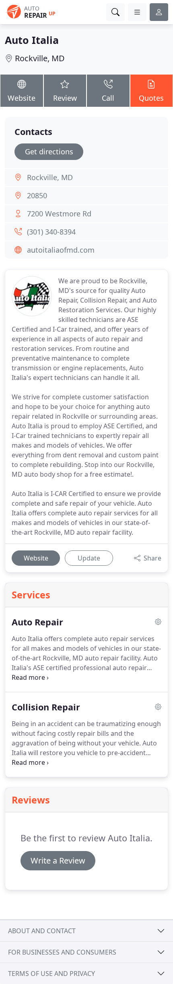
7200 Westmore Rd (59, 213)
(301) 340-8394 (51, 232)
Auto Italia (32, 40)
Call (108, 98)
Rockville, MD (40, 58)
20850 (37, 195)
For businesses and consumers (62, 952)
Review (65, 98)
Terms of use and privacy (51, 973)
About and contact (42, 930)
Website (21, 98)
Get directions (49, 151)
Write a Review (58, 860)
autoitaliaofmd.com (61, 250)
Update (89, 558)
